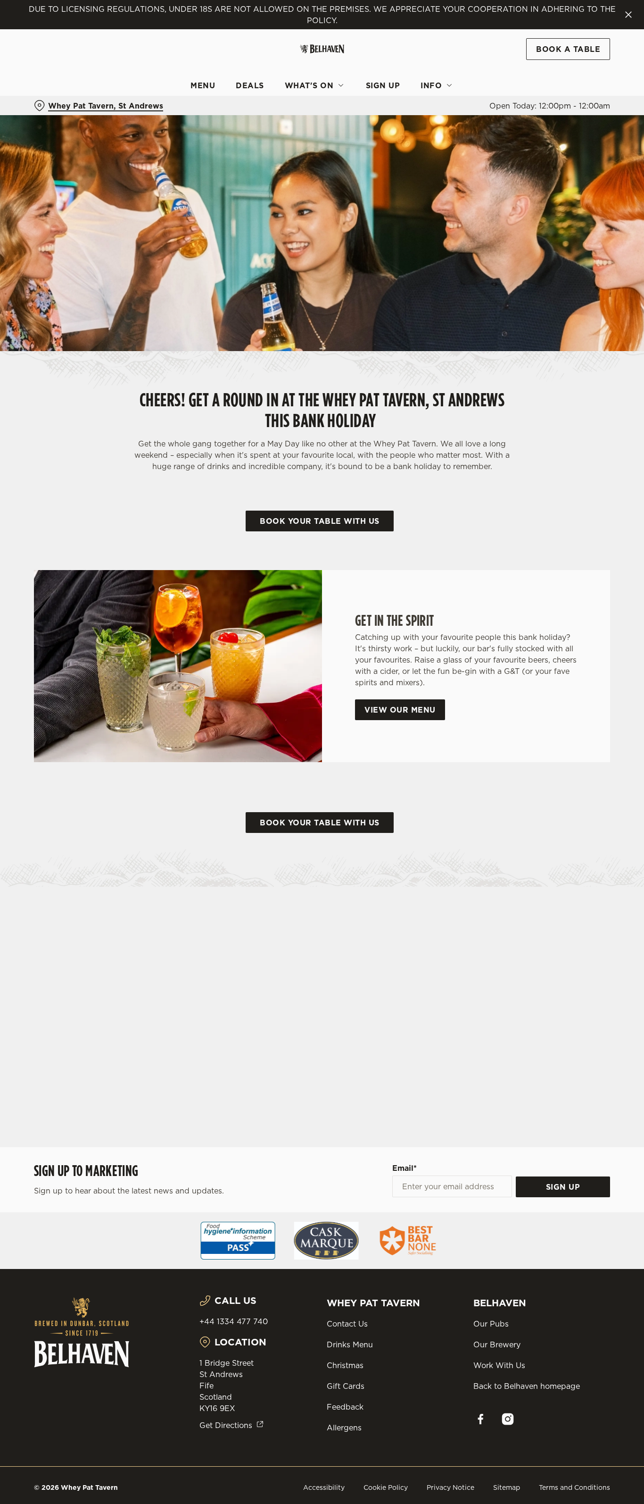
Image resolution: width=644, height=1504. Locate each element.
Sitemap (506, 1487)
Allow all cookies (565, 25)
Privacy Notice (450, 1487)
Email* (404, 1168)
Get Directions (225, 1425)
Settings (483, 106)
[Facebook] (480, 1419)
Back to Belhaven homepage (526, 1386)
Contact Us (347, 1324)
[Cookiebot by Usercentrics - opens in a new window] (61, 107)
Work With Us (499, 1365)
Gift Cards (345, 1386)
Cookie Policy (385, 1487)
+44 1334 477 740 (233, 1321)
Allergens (344, 1427)
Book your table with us (320, 521)
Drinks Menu (350, 1344)
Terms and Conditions (574, 1487)
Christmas (345, 1365)
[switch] (270, 106)
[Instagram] (508, 1419)
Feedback (345, 1407)
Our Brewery (496, 1344)
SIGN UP (563, 1187)
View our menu (400, 710)
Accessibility (324, 1487)
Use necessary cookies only (565, 56)
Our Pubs (491, 1324)
